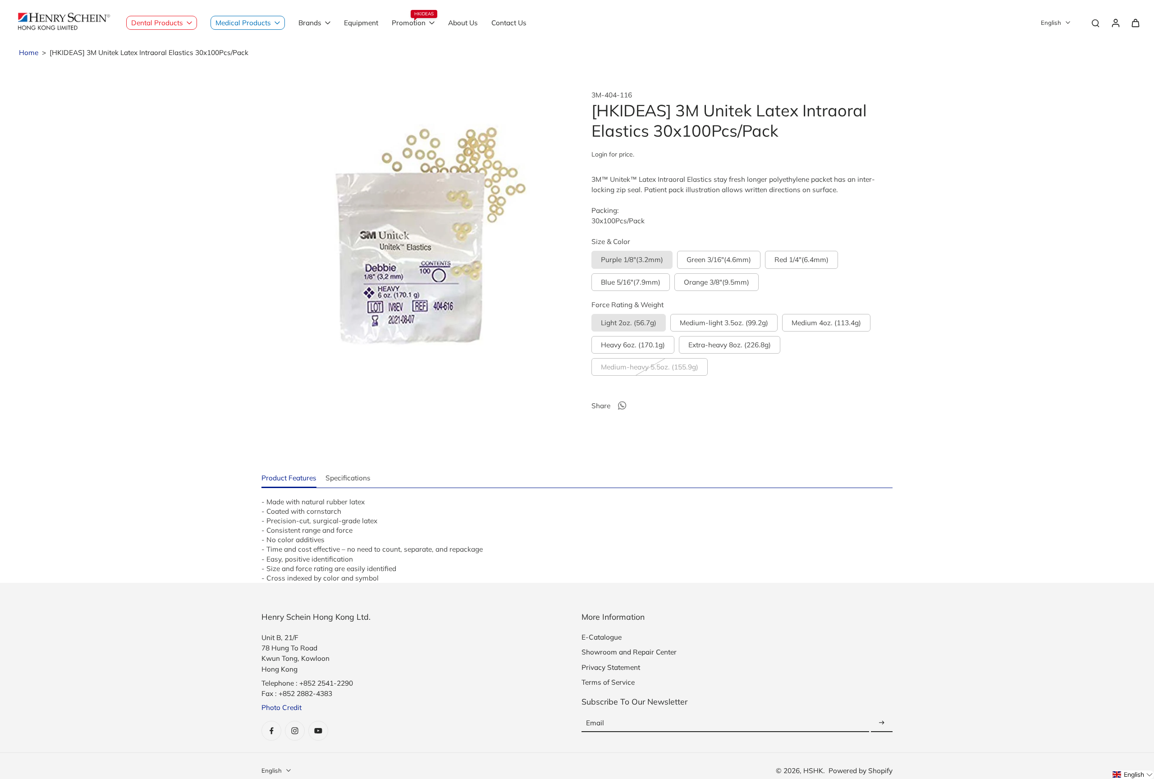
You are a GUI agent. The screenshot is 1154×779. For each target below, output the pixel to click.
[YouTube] (318, 731)
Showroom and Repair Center (629, 652)
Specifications (348, 478)
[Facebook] (271, 731)
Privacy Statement (611, 667)
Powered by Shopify (861, 770)
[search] (1095, 23)
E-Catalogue (602, 637)
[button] (1133, 774)
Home (28, 52)
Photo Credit (281, 707)
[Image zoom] (412, 241)
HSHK (813, 770)
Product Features (288, 478)
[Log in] (1115, 23)
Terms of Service (608, 682)
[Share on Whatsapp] (622, 405)
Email (595, 723)
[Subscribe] (882, 723)
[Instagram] (295, 731)
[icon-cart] (1135, 23)
